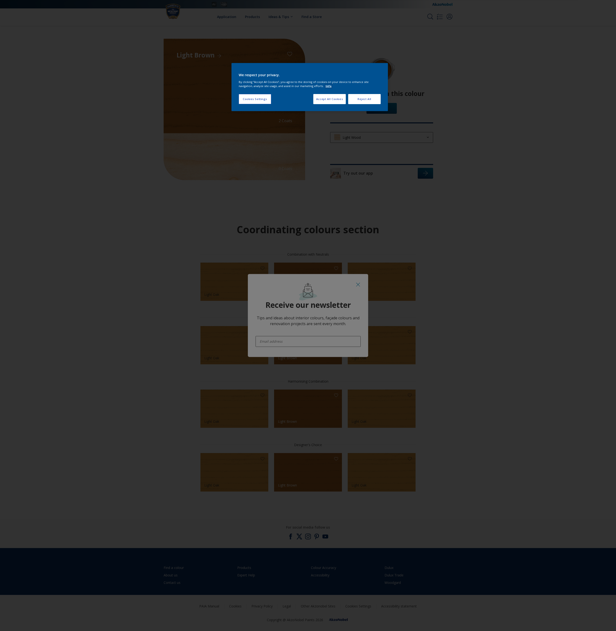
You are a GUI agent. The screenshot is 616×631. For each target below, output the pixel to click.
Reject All (364, 99)
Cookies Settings (255, 99)
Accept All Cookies (329, 99)
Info (329, 86)
